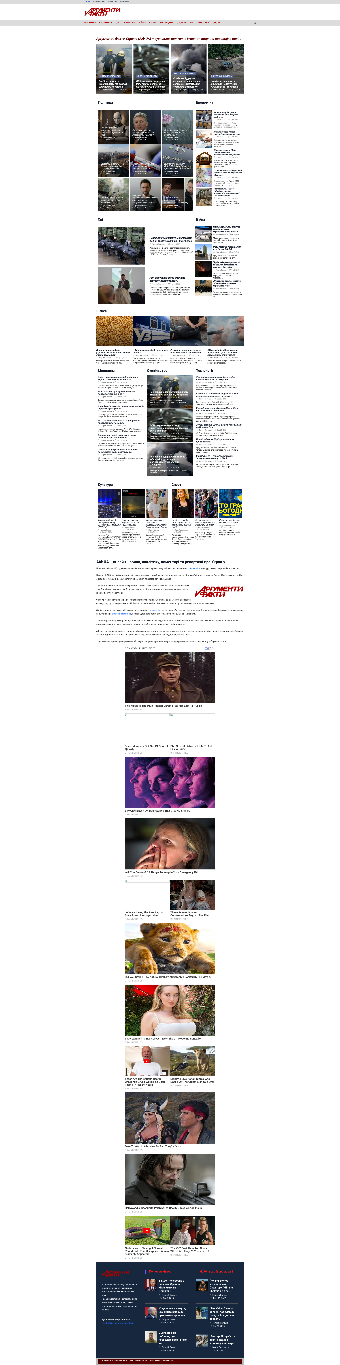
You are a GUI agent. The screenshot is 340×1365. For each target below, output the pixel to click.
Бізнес (153, 22)
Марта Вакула (107, 90)
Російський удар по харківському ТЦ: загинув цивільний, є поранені (113, 84)
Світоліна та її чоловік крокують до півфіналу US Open (205, 522)
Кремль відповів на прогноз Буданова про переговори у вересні (143, 132)
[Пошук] (255, 23)
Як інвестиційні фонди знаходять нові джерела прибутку (226, 114)
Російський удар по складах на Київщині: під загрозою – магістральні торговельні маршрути (187, 82)
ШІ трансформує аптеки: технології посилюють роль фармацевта (118, 450)
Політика (90, 22)
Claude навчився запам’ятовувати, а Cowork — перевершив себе (112, 131)
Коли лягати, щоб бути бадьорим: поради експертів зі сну (117, 392)
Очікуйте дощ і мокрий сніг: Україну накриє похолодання (175, 132)
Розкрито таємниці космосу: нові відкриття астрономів (186, 351)
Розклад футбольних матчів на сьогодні (230, 521)
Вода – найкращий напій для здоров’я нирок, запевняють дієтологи (118, 378)
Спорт (216, 22)
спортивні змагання (121, 614)
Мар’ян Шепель (221, 234)
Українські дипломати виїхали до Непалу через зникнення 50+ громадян (224, 84)
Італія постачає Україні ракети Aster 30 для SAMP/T (227, 248)
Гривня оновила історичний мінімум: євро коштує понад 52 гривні (228, 172)
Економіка (105, 22)
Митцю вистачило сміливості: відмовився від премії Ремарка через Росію (156, 523)
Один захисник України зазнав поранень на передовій (112, 200)
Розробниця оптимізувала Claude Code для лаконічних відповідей (217, 409)
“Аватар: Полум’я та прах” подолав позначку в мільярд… (222, 1340)
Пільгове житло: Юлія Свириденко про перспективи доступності (227, 152)
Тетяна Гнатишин (158, 244)
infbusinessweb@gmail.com (121, 1323)
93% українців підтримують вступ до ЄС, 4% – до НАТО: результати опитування (222, 352)
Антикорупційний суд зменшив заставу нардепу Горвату (167, 279)
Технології (202, 22)
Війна (142, 22)
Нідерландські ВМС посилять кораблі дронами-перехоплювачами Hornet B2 (226, 229)
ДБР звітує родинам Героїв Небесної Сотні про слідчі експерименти (176, 166)
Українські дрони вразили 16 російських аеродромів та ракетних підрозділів (226, 264)
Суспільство (185, 22)
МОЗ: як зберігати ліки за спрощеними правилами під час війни (119, 421)
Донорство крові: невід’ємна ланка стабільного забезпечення (117, 436)
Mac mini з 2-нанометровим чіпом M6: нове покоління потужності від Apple (145, 199)
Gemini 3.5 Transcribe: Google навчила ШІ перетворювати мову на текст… (217, 395)
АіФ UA (87, 2)
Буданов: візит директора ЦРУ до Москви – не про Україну (176, 200)
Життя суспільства (110, 76)
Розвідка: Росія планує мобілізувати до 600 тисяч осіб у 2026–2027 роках (171, 239)
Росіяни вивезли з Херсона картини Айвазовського (130, 522)
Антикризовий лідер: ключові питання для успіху (227, 133)
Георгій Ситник (109, 138)
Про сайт (112, 2)
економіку (195, 568)
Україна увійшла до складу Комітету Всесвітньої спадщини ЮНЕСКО (109, 523)
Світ (118, 22)
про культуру (154, 610)
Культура (130, 22)
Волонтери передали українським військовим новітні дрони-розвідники (113, 352)
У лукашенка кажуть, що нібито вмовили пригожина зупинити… (173, 1312)
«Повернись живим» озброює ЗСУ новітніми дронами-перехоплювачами (227, 283)
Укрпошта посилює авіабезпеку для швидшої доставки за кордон (215, 378)
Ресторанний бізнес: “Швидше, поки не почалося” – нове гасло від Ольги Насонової (227, 192)
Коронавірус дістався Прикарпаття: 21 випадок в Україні (143, 166)
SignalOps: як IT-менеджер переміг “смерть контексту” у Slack (214, 457)
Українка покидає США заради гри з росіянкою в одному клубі (181, 523)
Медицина (166, 22)
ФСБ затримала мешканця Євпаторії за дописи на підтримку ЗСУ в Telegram (150, 84)
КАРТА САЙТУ (99, 2)
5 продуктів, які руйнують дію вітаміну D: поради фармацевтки (121, 407)
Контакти (124, 2)
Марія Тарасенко (181, 530)
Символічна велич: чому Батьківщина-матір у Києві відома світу (112, 166)
